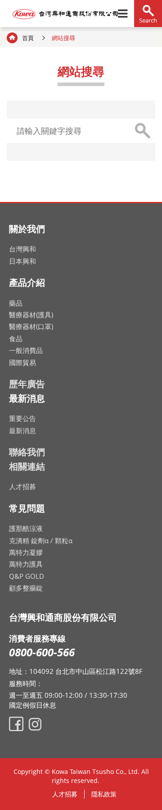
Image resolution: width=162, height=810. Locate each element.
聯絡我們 (27, 452)
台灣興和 (22, 248)
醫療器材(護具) (31, 314)
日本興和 (22, 260)
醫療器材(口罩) (31, 326)
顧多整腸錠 (26, 587)
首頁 (28, 38)
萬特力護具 (26, 563)
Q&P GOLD (26, 576)
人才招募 (22, 486)
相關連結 (27, 466)
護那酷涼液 (26, 528)
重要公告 (22, 418)
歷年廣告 (27, 384)
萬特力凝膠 (26, 552)
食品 (15, 338)
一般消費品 (26, 350)
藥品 (15, 302)
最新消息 (22, 430)
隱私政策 (104, 794)
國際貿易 (22, 362)
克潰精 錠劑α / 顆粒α (40, 540)
